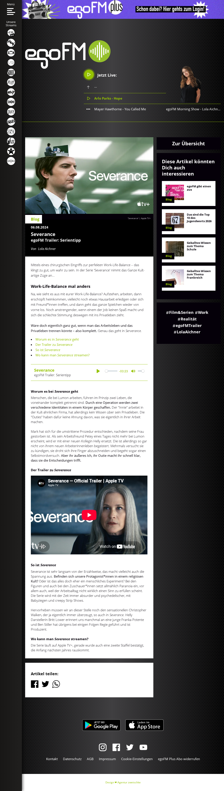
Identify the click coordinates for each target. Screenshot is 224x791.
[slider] (111, 371)
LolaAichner (188, 331)
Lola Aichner (211, 109)
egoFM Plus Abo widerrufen (179, 759)
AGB (90, 759)
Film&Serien (181, 312)
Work (203, 312)
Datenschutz (72, 759)
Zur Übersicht (188, 143)
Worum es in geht (57, 339)
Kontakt (52, 759)
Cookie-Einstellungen (137, 759)
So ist (47, 350)
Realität (189, 319)
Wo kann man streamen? (62, 355)
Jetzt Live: (106, 75)
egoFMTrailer (189, 325)
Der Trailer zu (53, 344)
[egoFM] (67, 67)
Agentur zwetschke (129, 782)
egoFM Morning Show (182, 109)
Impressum (107, 759)
